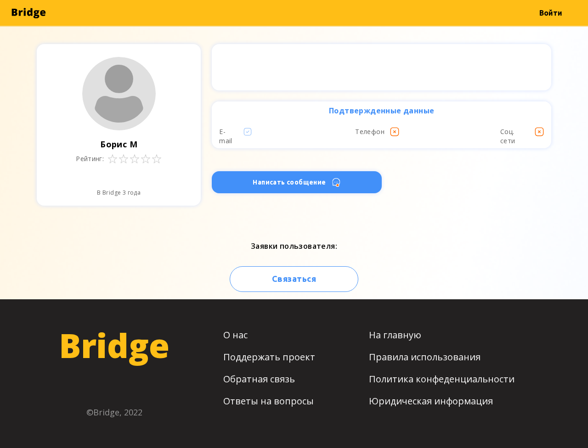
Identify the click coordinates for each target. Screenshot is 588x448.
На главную (395, 335)
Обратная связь (259, 379)
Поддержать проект (269, 357)
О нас (235, 335)
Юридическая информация (431, 401)
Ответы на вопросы (268, 401)
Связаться (294, 278)
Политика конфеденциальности (441, 379)
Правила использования (425, 357)
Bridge (114, 345)
